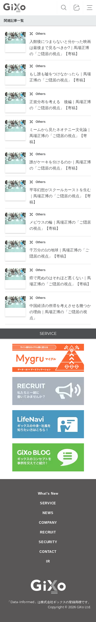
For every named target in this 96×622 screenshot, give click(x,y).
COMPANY (48, 523)
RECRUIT (48, 532)
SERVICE (48, 503)
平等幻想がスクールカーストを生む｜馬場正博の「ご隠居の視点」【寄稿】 (60, 196)
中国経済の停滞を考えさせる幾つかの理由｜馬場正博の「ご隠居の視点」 (60, 311)
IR (48, 561)
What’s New (48, 493)
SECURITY (48, 542)
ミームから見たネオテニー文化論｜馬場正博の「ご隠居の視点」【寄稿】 (60, 135)
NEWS (47, 513)
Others (41, 33)
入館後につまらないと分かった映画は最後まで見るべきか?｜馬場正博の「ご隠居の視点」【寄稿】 (60, 47)
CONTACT (47, 552)
